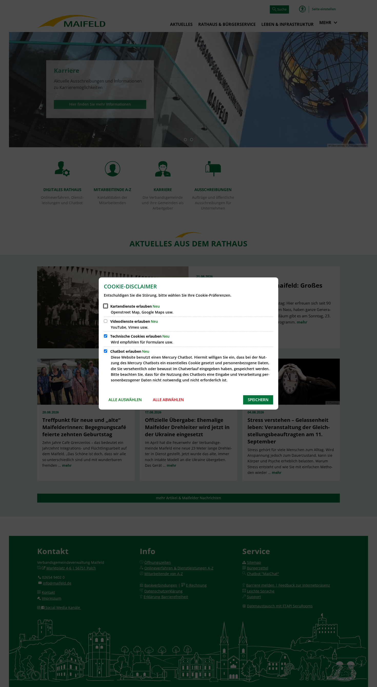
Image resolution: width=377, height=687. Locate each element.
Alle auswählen (125, 399)
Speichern (258, 399)
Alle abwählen (168, 399)
